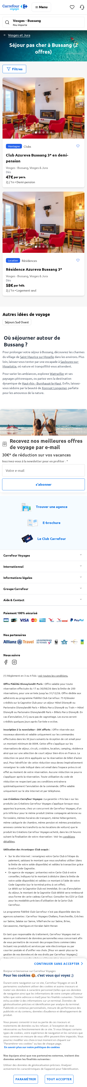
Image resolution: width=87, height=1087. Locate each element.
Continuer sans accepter (56, 964)
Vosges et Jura (19, 35)
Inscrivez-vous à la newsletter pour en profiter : (35, 461)
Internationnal (13, 566)
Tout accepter (59, 1079)
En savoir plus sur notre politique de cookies (32, 1047)
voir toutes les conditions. (53, 675)
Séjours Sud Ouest (17, 322)
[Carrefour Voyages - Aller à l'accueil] (15, 7)
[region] (43, 1022)
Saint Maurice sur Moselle (37, 357)
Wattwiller (57, 373)
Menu (43, 7)
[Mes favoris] (72, 7)
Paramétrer (25, 1079)
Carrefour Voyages (16, 555)
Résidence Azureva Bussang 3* (34, 269)
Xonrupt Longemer (54, 388)
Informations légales (17, 577)
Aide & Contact (13, 600)
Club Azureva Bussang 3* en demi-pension (37, 157)
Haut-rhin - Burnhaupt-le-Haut (41, 383)
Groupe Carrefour (15, 589)
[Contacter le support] (82, 7)
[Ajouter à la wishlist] (78, 146)
